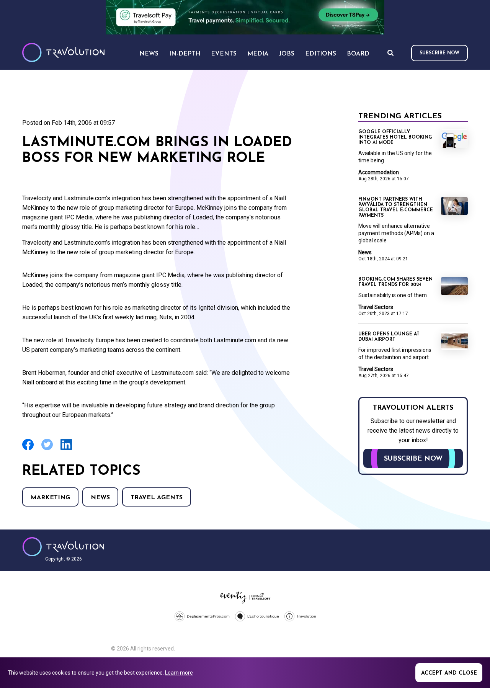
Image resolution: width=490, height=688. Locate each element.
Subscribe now (439, 53)
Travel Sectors (375, 307)
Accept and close (449, 673)
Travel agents (157, 498)
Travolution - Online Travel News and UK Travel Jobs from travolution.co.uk (63, 546)
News (100, 498)
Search (390, 52)
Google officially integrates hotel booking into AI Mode (395, 137)
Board (358, 54)
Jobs (286, 54)
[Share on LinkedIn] (66, 449)
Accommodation (378, 172)
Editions (320, 54)
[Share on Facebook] (28, 449)
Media (257, 54)
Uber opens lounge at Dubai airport (389, 337)
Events (224, 54)
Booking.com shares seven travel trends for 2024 (395, 282)
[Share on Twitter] (47, 449)
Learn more (179, 673)
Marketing (50, 498)
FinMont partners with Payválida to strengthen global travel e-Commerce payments (395, 207)
